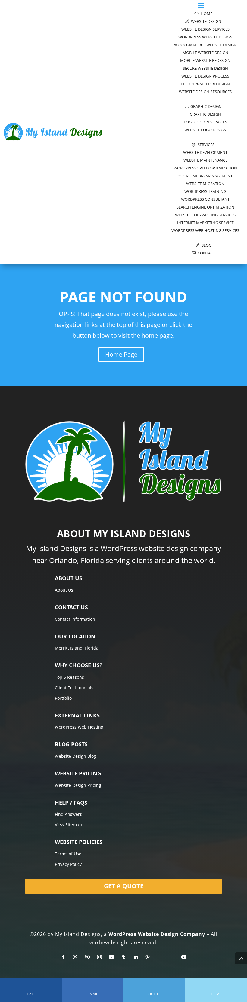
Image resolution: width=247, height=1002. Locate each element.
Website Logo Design (205, 129)
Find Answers (68, 814)
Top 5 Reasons (69, 677)
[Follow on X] (75, 957)
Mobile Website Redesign (205, 60)
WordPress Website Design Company (156, 934)
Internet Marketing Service (205, 222)
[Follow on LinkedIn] (135, 957)
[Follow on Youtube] (111, 957)
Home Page (121, 354)
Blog (205, 245)
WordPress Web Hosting (79, 727)
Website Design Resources (205, 91)
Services (205, 144)
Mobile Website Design (205, 52)
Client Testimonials (74, 687)
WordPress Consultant (205, 199)
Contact (205, 253)
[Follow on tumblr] (123, 957)
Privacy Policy (68, 864)
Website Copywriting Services (205, 215)
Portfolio (63, 698)
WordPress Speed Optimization (205, 168)
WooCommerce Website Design (205, 44)
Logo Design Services (205, 122)
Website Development (205, 152)
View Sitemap (68, 824)
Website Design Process (205, 76)
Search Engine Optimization (205, 207)
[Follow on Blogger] (159, 957)
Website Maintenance (205, 160)
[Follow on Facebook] (63, 957)
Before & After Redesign (205, 84)
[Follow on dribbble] (87, 957)
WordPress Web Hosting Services (205, 230)
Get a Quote (123, 886)
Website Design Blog (75, 756)
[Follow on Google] (172, 957)
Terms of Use (68, 854)
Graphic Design (205, 106)
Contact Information (75, 619)
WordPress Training (205, 191)
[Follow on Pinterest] (147, 957)
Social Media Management (205, 175)
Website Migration (205, 183)
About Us (64, 590)
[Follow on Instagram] (99, 957)
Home (205, 13)
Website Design (205, 21)
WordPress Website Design (205, 37)
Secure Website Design (205, 68)
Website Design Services (205, 29)
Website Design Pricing (78, 785)
